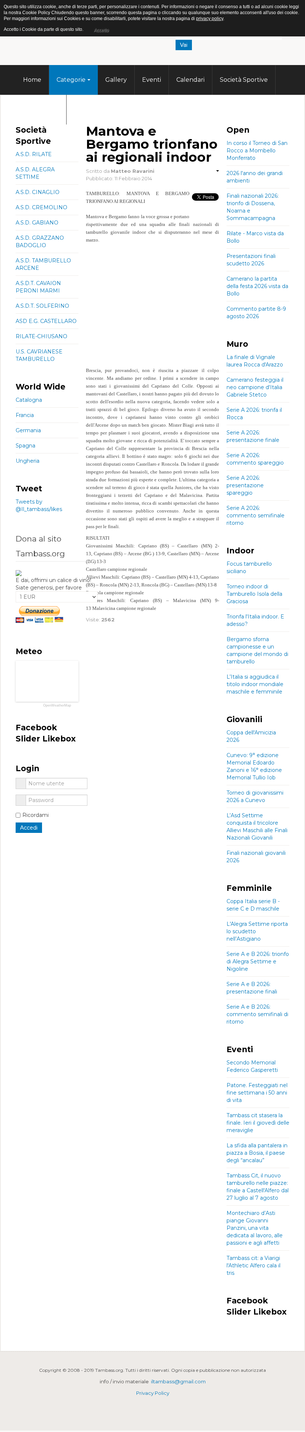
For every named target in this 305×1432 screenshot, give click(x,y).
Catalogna (29, 400)
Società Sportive (244, 79)
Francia (25, 415)
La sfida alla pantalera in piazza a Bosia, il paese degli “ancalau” (257, 1153)
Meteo (83, 109)
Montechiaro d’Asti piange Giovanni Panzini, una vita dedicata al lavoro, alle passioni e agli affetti (255, 1228)
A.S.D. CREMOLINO (41, 207)
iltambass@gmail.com (178, 1381)
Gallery (116, 79)
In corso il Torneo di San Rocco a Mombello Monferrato (257, 150)
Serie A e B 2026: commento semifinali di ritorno (257, 1014)
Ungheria (27, 461)
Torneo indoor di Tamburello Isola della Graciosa (254, 594)
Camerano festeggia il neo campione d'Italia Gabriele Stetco (255, 387)
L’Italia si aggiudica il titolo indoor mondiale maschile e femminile (255, 684)
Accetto (101, 30)
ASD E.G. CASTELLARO (46, 321)
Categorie (71, 79)
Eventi (151, 79)
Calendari (190, 79)
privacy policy (209, 18)
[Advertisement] (152, 311)
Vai (183, 45)
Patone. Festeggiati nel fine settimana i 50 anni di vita (257, 1092)
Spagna (25, 445)
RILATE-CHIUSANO (41, 336)
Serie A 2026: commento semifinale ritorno (256, 515)
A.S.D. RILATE (34, 154)
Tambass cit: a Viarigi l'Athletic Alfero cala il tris (253, 1265)
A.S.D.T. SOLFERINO (42, 306)
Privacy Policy (152, 1393)
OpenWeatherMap (57, 705)
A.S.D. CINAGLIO (38, 192)
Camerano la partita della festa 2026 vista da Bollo (257, 286)
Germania (28, 430)
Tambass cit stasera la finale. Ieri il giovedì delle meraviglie (258, 1123)
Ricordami (35, 815)
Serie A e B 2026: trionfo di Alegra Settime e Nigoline (258, 961)
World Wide (41, 109)
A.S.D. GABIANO (37, 222)
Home (32, 79)
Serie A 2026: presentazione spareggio (245, 485)
